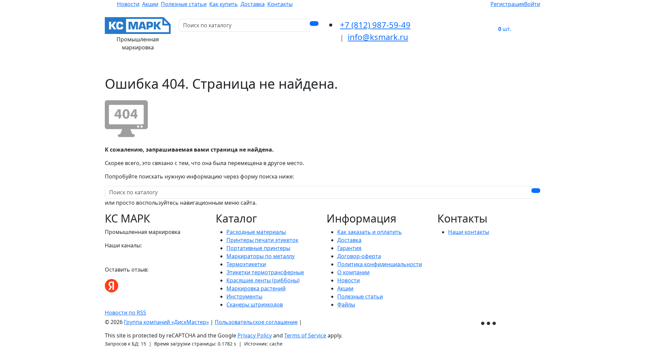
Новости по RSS (125, 312)
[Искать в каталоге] (314, 23)
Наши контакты (468, 232)
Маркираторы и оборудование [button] (299, 66)
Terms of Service (305, 335)
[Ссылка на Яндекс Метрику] (489, 322)
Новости (128, 4)
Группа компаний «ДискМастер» (166, 322)
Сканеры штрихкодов (254, 304)
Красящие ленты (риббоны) (263, 280)
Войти (532, 4)
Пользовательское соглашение (256, 322)
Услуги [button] (406, 66)
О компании (353, 272)
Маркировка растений (256, 288)
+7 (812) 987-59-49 (375, 24)
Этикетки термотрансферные (265, 272)
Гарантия (349, 248)
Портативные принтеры (258, 248)
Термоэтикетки (246, 264)
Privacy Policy (255, 335)
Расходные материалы (256, 232)
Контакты (280, 4)
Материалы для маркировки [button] (150, 66)
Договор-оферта (359, 256)
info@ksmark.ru (378, 36)
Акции (150, 4)
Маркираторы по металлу (260, 256)
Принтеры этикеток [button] (223, 66)
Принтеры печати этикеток (262, 240)
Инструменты (244, 296)
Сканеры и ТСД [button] (368, 66)
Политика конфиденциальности (379, 264)
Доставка (253, 4)
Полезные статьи (184, 4)
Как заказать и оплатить (369, 232)
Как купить (223, 4)
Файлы (346, 304)
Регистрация (507, 4)
